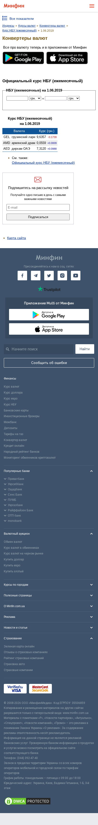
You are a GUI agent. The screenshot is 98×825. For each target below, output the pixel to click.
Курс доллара (13, 392)
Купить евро (12, 565)
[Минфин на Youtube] (75, 275)
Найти (85, 349)
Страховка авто (14, 664)
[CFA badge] (64, 689)
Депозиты (10, 428)
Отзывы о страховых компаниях (26, 652)
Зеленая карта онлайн (19, 646)
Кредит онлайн (14, 445)
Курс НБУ (10, 404)
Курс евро (10, 398)
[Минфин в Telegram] (35, 275)
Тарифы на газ (13, 434)
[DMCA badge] (49, 801)
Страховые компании (18, 670)
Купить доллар (14, 559)
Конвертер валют (15, 440)
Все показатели (22, 18)
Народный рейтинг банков (21, 451)
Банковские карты (16, 410)
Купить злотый (14, 571)
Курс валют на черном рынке (23, 553)
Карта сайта (16, 238)
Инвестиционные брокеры (21, 416)
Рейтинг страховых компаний (24, 658)
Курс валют (11, 386)
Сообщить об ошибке (49, 363)
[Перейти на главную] (14, 6)
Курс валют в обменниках (21, 547)
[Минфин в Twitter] (49, 275)
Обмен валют (13, 541)
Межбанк (10, 422)
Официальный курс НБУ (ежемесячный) (43, 162)
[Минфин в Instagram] (62, 275)
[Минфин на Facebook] (22, 275)
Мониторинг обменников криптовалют (30, 457)
